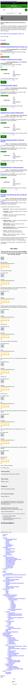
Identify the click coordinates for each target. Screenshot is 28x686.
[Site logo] (14, 11)
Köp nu (3, 191)
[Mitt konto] (23, 10)
